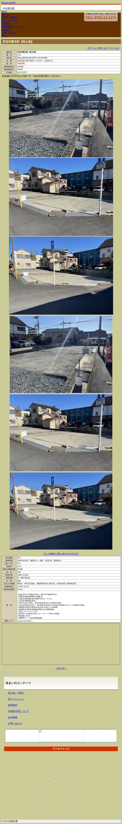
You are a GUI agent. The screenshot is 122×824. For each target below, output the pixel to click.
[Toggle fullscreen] (8, 672)
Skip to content (8, 2)
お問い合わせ (8, 33)
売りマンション (9, 20)
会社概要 (6, 29)
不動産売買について (12, 26)
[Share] (5, 672)
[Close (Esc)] (2, 672)
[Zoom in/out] (11, 672)
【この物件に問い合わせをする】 (61, 554)
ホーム (4, 14)
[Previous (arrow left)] (2, 675)
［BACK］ (61, 668)
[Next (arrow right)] (5, 675)
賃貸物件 (6, 23)
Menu (4, 11)
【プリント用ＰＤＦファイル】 (103, 48)
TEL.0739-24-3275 (101, 18)
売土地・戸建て (9, 17)
